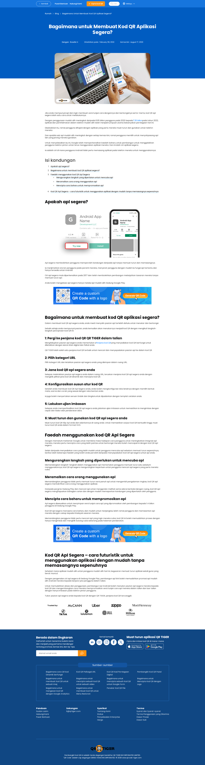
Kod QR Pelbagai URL (85, 671)
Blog (57, 13)
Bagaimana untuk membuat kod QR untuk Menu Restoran (87, 691)
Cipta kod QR (97, 4)
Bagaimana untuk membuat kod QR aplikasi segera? (75, 170)
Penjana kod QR (103, 342)
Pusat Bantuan (43, 717)
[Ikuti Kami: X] (121, 642)
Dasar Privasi (143, 717)
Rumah (48, 13)
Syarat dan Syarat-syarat (149, 711)
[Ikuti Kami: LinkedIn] (92, 642)
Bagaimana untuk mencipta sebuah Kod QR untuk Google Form (119, 681)
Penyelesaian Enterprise (108, 717)
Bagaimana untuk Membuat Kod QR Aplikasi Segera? (87, 13)
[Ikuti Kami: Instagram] (107, 642)
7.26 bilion (137, 120)
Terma (140, 708)
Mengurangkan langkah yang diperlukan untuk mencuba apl (84, 177)
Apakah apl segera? (60, 166)
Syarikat (102, 708)
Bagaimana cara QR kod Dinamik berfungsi (57, 673)
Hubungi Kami (42, 714)
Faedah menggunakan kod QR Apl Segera (70, 174)
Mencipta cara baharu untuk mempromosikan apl (80, 185)
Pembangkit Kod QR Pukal (149, 671)
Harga (100, 719)
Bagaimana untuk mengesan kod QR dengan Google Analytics (57, 691)
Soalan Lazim (42, 711)
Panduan (41, 708)
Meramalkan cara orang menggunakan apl (76, 181)
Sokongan (72, 708)
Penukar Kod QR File (116, 688)
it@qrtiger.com (73, 711)
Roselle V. (74, 42)
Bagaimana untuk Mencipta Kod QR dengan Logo (149, 681)
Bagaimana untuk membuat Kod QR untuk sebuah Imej (57, 681)
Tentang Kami (103, 711)
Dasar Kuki (141, 719)
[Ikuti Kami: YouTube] (99, 642)
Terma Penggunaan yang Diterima (153, 714)
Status (100, 714)
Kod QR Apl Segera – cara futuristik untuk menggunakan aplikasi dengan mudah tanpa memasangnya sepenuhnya (104, 191)
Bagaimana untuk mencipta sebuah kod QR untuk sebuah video (88, 681)
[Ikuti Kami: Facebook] (114, 642)
